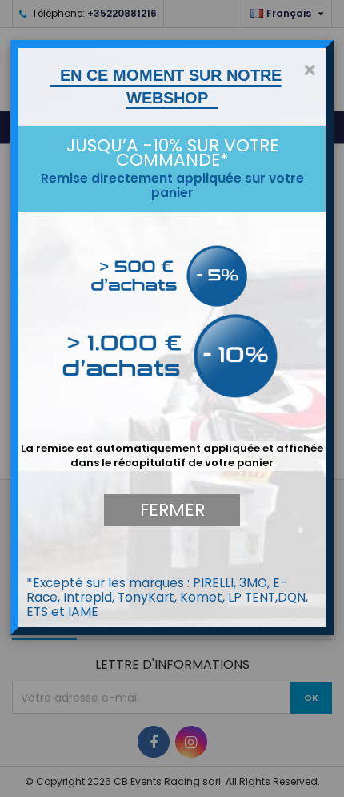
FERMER (172, 509)
